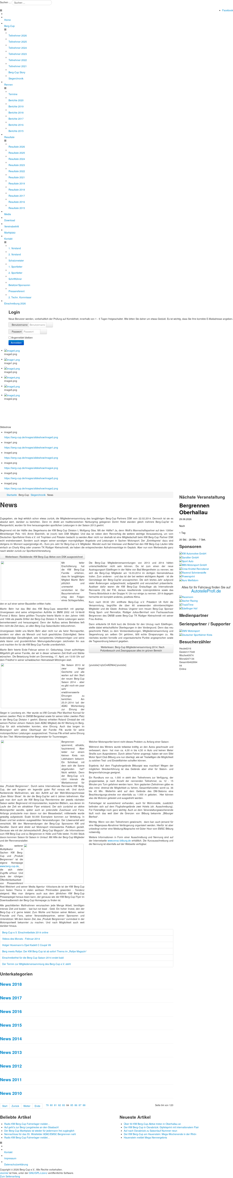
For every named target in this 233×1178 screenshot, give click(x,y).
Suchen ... (5, 2)
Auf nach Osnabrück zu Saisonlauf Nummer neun (150, 1130)
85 (71, 1105)
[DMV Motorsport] (189, 630)
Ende (37, 1106)
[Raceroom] (186, 596)
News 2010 (11, 1093)
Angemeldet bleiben (22, 337)
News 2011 (11, 1079)
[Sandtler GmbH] (189, 557)
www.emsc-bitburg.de (119, 840)
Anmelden (16, 342)
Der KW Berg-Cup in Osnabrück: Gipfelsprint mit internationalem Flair (161, 1127)
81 (55, 1105)
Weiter (26, 1106)
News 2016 (11, 1011)
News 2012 (11, 1066)
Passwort (17, 331)
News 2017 (11, 998)
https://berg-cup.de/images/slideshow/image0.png (31, 437)
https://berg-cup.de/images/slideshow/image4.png (31, 468)
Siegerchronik (38, 495)
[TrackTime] (186, 604)
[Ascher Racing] (188, 600)
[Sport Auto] (186, 560)
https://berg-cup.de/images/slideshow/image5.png (31, 478)
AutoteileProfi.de (206, 591)
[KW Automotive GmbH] (192, 553)
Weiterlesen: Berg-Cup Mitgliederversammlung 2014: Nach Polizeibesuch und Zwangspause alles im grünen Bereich (132, 648)
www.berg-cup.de (9, 866)
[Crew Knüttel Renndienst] (194, 568)
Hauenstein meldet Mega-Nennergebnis (145, 1137)
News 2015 (11, 1025)
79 (47, 1105)
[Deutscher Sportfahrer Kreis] (195, 634)
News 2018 (11, 984)
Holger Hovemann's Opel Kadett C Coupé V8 (26, 945)
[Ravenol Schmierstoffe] (192, 572)
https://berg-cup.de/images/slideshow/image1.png (31, 447)
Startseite (12, 495)
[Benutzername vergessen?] (49, 324)
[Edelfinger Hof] (188, 608)
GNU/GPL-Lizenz (38, 1173)
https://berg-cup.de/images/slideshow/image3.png (31, 457)
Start (4, 1106)
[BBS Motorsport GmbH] (193, 564)
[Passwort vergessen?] (43, 331)
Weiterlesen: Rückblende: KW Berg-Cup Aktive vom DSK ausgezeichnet (44, 556)
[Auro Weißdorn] (188, 579)
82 (59, 1105)
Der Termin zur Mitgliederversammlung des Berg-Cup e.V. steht (36, 964)
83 (63, 1105)
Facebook (227, 10)
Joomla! (4, 1173)
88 (84, 1105)
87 (80, 1105)
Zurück (15, 1106)
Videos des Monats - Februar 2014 (21, 938)
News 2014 (11, 1039)
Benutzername (20, 324)
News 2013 (11, 1052)
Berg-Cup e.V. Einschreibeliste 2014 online (25, 932)
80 (51, 1105)
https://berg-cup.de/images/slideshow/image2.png (31, 488)
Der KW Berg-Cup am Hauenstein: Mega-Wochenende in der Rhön (160, 1134)
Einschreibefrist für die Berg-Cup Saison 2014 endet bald (33, 957)
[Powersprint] (187, 576)
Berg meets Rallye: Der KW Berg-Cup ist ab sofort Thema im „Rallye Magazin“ (44, 951)
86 (76, 1105)
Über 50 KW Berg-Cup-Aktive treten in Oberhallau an (152, 1124)
